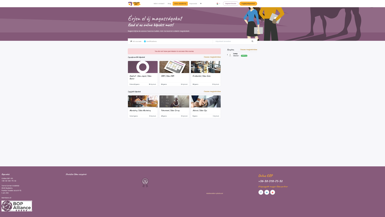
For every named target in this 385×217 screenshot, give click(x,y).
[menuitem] (159, 4)
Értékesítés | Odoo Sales (201, 76)
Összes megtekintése (248, 49)
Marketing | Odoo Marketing (140, 110)
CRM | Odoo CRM (167, 76)
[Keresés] (252, 41)
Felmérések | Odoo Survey (170, 110)
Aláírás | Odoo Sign (200, 110)
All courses (137, 41)
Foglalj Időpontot (248, 3)
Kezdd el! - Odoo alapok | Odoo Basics (140, 77)
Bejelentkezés (230, 3)
